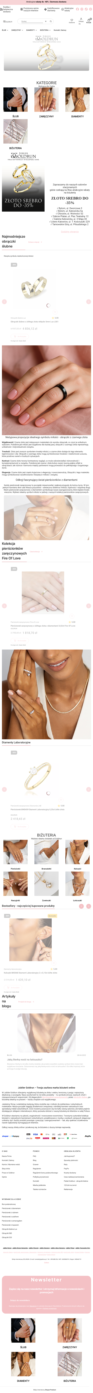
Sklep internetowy (44, 1390)
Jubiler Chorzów (34, 1248)
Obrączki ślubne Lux (18, 318)
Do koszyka (22, 336)
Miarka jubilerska (39, 1185)
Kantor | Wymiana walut (11, 1164)
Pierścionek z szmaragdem (12, 1221)
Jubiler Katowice (45, 1248)
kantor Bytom (51, 1254)
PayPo (66, 1169)
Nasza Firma (7, 1156)
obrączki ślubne (80, 1097)
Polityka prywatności (41, 1177)
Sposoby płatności (71, 1160)
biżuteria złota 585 (57, 1252)
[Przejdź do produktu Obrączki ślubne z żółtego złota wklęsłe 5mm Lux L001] (34, 289)
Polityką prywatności (50, 1308)
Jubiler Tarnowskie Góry (82, 1248)
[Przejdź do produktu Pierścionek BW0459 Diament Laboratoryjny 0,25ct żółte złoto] (37, 776)
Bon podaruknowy (9, 1204)
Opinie (4, 1177)
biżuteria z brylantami (44, 1252)
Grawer (36, 1164)
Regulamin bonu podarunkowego (45, 1173)
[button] (51, 21)
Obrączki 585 (7, 1233)
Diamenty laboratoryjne (12, 969)
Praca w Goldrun (8, 1173)
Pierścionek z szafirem (10, 1217)
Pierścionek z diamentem (11, 1208)
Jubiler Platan (70, 1248)
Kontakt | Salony (8, 1160)
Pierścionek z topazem (10, 1225)
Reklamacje (68, 1189)
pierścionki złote (69, 1252)
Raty (65, 1164)
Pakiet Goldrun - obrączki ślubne (76, 1181)
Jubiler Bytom (7, 1248)
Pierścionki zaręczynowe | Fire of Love (25, 622)
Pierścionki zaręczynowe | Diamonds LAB (26, 806)
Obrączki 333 (7, 1237)
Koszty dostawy (70, 1173)
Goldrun (46, 1262)
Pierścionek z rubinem (10, 1212)
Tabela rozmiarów (39, 1189)
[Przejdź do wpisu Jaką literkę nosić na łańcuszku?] (46, 1032)
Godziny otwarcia (70, 231)
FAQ (34, 1156)
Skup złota (6, 1169)
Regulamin (37, 1169)
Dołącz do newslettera (20, 1300)
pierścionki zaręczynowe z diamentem (25, 1252)
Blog (9, 1055)
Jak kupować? (69, 1156)
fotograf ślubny (79, 1252)
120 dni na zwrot (70, 1185)
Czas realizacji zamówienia (74, 1177)
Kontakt (36, 1181)
